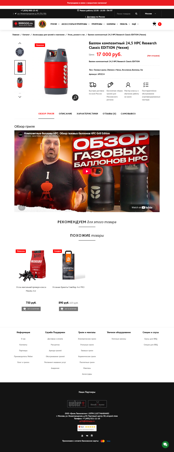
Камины (111, 24)
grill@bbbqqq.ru (87, 421)
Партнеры (23, 350)
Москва (148, 13)
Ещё (134, 24)
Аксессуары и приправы (74, 24)
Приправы (97, 24)
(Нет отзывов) (153, 55)
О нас (23, 339)
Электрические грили (87, 339)
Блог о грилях (23, 362)
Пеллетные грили (87, 362)
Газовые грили (87, 350)
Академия (55, 368)
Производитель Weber (23, 356)
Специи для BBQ (151, 344)
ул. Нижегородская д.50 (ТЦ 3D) (31, 13)
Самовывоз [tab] (128, 113)
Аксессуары (87, 374)
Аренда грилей (55, 350)
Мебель (123, 24)
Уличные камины (119, 339)
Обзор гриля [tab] (46, 113)
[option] (20, 67)
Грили (53, 24)
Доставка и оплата (55, 339)
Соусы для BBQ (150, 339)
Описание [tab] (65, 113)
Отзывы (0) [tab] (109, 113)
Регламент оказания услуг (55, 362)
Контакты (23, 344)
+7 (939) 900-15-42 (29, 10)
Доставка (91, 16)
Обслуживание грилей (55, 356)
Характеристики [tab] (87, 113)
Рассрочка (55, 344)
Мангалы (87, 368)
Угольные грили (87, 344)
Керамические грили (87, 356)
